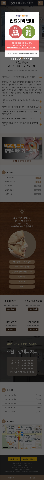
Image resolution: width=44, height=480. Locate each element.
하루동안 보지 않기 (22, 59)
